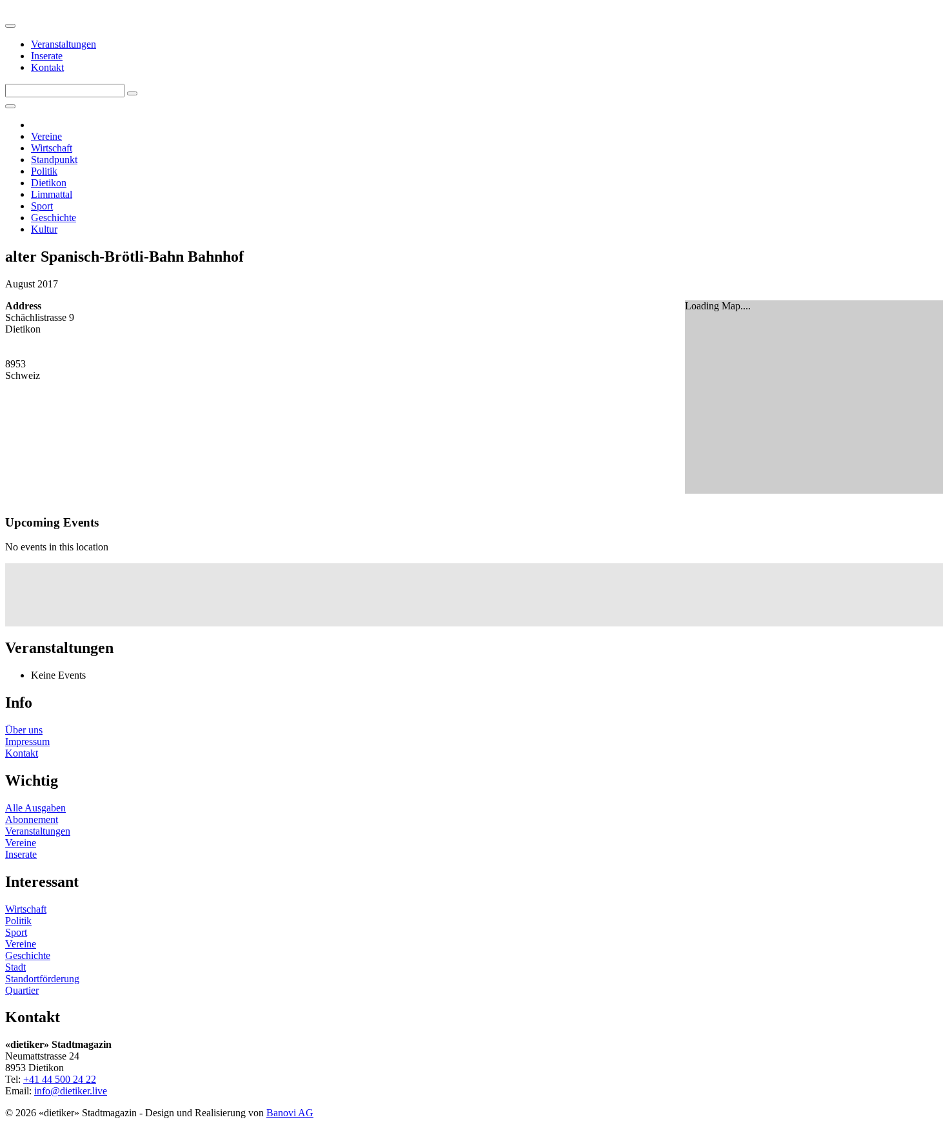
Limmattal (51, 194)
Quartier (22, 990)
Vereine (46, 136)
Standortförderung (42, 978)
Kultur (44, 229)
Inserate (47, 55)
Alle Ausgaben (35, 807)
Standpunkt (54, 159)
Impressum (27, 741)
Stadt (15, 967)
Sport (42, 205)
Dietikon (48, 182)
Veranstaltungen (63, 44)
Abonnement (31, 819)
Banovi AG (289, 1112)
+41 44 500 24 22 (59, 1079)
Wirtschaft (51, 147)
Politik (44, 171)
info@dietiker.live (70, 1090)
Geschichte (53, 217)
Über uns (24, 729)
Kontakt (47, 67)
